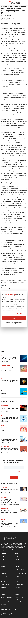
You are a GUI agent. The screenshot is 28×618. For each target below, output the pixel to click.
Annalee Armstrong (5, 384)
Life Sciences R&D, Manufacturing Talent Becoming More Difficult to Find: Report (9, 501)
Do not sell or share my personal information (14, 323)
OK (14, 318)
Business (3, 519)
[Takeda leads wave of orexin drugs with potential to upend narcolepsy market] (23, 449)
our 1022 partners (11, 294)
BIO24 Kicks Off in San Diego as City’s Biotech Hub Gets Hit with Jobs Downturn (9, 523)
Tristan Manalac (4, 395)
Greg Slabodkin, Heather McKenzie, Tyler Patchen (11, 515)
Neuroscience (5, 446)
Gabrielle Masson (4, 361)
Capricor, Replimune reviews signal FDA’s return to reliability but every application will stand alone (9, 419)
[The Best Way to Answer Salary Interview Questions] (23, 489)
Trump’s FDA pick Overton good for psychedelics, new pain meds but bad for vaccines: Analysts (9, 439)
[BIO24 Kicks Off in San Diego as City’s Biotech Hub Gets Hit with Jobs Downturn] (23, 521)
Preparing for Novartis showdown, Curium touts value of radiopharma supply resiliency (9, 408)
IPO (2, 355)
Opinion (3, 425)
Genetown (4, 487)
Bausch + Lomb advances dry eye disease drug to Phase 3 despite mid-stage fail (10, 392)
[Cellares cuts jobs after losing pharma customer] (23, 368)
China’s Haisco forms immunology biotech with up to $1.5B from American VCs (9, 382)
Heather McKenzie (5, 442)
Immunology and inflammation (9, 389)
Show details (20, 313)
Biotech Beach (5, 508)
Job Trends (4, 497)
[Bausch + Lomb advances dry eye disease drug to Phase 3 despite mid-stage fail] (23, 391)
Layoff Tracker (5, 365)
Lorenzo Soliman (16, 492)
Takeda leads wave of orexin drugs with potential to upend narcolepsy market (9, 449)
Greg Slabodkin (16, 504)
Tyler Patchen (15, 526)
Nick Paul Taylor (4, 411)
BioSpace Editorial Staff (6, 370)
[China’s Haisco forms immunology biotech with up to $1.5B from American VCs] (23, 381)
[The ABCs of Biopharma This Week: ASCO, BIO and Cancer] (23, 510)
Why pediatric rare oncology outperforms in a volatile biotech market (9, 429)
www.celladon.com (6, 179)
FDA (2, 415)
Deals (2, 378)
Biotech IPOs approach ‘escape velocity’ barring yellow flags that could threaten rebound (9, 359)
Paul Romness (4, 431)
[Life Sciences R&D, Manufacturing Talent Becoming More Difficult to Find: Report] (23, 499)
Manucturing (4, 405)
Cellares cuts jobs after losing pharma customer (8, 368)
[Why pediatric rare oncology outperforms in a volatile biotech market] (23, 428)
